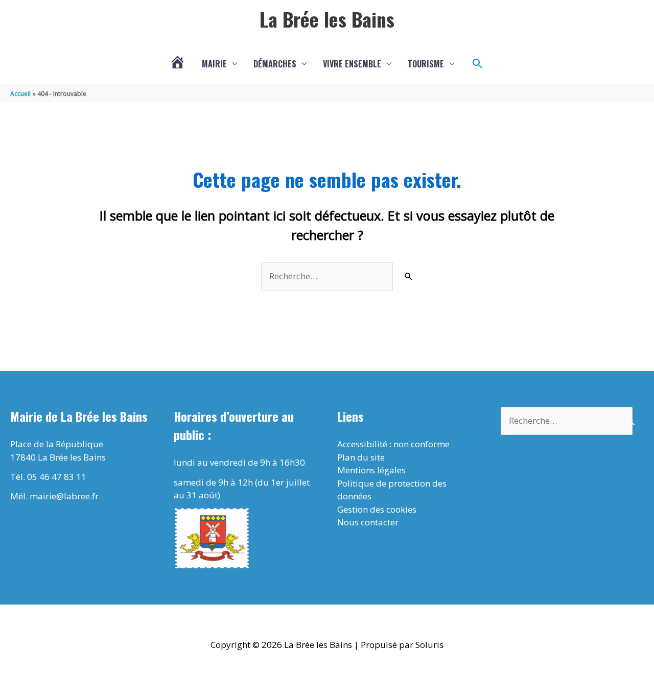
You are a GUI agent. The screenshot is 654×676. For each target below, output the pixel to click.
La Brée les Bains (327, 19)
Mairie (214, 64)
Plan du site (361, 457)
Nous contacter (368, 522)
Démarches (274, 64)
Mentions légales (371, 470)
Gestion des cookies (376, 509)
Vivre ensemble (352, 64)
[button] (477, 63)
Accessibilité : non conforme (393, 444)
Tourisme (426, 64)
